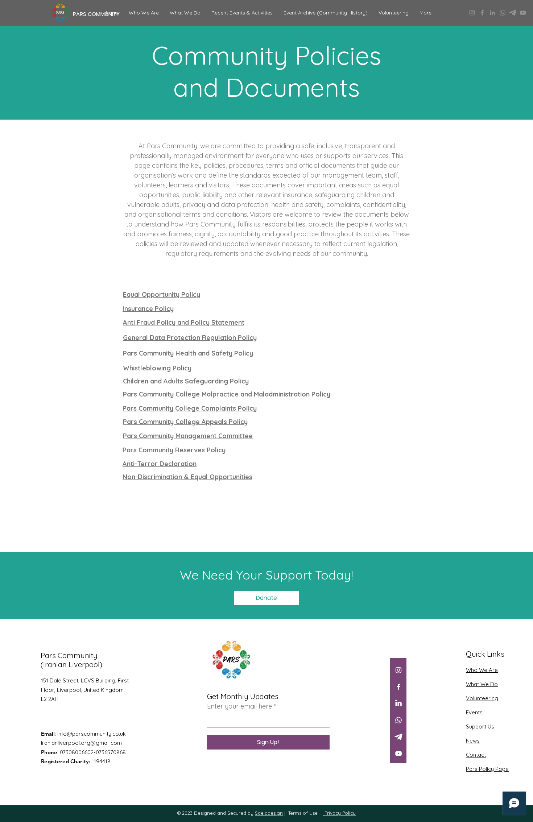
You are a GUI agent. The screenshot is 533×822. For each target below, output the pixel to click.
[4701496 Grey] (512, 12)
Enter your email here (239, 706)
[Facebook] (482, 12)
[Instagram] (472, 12)
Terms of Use (303, 813)
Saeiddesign (269, 813)
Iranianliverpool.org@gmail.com (81, 742)
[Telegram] (398, 737)
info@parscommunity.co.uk (91, 733)
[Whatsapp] (502, 12)
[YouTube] (522, 12)
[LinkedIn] (492, 12)
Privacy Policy (339, 813)
